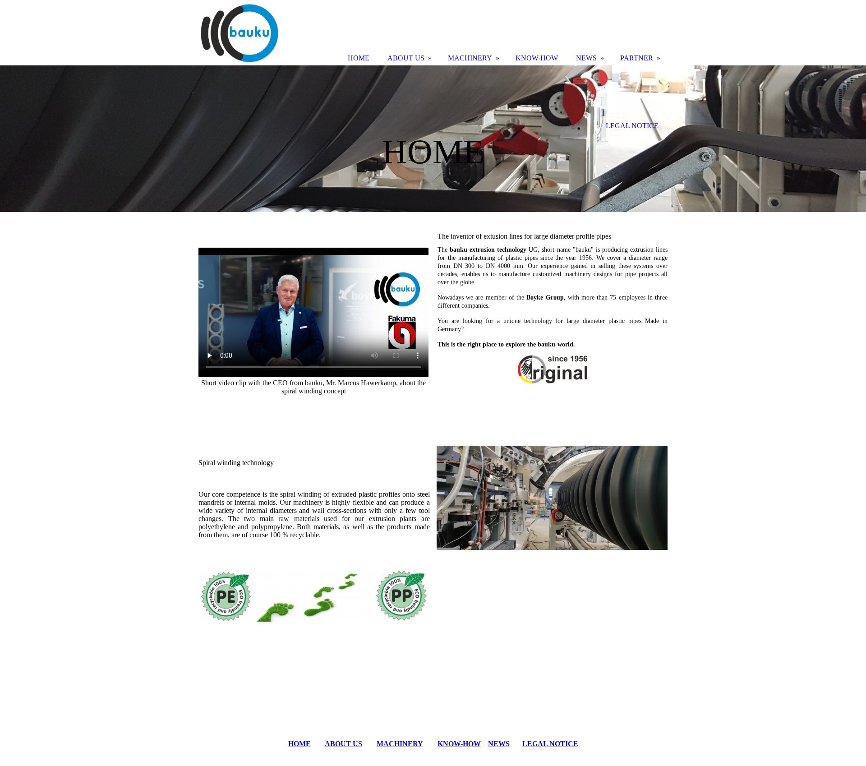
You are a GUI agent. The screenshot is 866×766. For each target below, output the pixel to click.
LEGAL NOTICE (550, 744)
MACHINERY (400, 744)
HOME (299, 744)
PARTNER (636, 58)
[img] (433, 138)
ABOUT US (343, 744)
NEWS (499, 744)
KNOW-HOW (459, 744)
